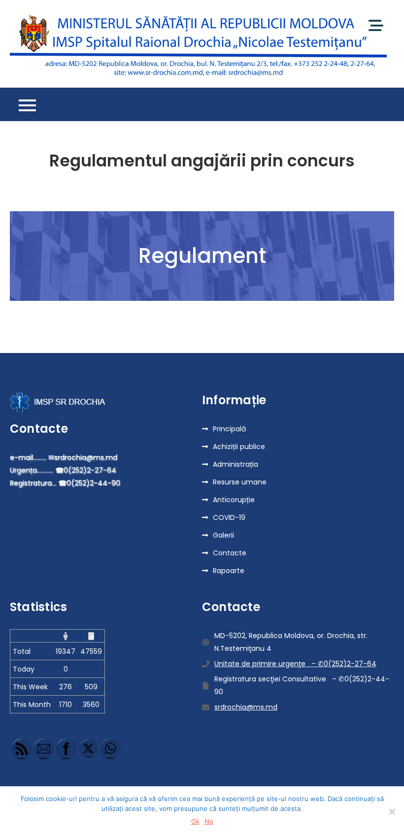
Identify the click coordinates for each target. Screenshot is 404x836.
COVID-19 (229, 517)
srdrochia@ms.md (245, 707)
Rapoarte (228, 571)
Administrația (235, 464)
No (208, 821)
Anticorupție (234, 500)
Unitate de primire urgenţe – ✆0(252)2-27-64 (295, 664)
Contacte (229, 553)
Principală (229, 429)
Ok (195, 821)
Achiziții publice (239, 446)
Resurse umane (240, 482)
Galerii (223, 535)
